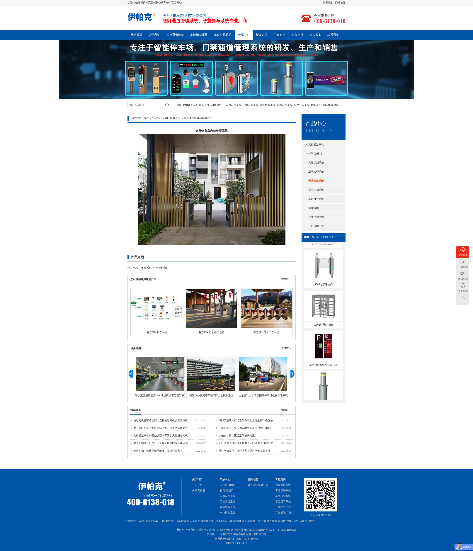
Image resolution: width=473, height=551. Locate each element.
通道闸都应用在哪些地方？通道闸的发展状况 (244, 450)
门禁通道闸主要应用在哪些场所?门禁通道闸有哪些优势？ (251, 428)
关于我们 (154, 34)
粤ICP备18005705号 (236, 543)
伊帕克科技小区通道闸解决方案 (237, 435)
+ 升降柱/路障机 (315, 217)
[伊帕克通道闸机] (141, 20)
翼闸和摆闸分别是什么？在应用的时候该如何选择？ (163, 443)
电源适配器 (221, 521)
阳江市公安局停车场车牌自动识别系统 (211, 395)
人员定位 (195, 521)
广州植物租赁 (167, 521)
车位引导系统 (223, 34)
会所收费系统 (160, 267)
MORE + (286, 279)
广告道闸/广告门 (284, 512)
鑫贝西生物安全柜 (288, 521)
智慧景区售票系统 (157, 332)
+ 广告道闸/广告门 (316, 226)
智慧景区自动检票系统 (211, 332)
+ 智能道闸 (312, 208)
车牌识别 (144, 521)
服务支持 (297, 34)
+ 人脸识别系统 (315, 162)
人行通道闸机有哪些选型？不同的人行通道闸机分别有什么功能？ (170, 435)
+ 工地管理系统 (315, 171)
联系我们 (328, 2)
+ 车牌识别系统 (315, 189)
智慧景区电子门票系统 (266, 332)
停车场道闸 (182, 521)
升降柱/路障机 (331, 105)
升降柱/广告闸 (283, 507)
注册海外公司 (269, 521)
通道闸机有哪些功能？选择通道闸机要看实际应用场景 (164, 420)
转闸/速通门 (217, 105)
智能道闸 (316, 105)
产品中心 (244, 34)
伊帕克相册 (198, 490)
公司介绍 (197, 485)
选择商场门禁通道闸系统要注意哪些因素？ (158, 450)
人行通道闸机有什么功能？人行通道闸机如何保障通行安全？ (253, 443)
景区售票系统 (267, 105)
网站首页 (136, 34)
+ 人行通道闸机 (315, 144)
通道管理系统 (283, 485)
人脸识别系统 (233, 105)
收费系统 (146, 267)
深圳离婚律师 (236, 521)
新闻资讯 (262, 34)
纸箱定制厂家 (253, 521)
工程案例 (279, 34)
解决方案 (315, 34)
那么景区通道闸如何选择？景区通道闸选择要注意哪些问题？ (168, 428)
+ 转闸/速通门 (314, 153)
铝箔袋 (154, 521)
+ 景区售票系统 (315, 180)
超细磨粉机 (207, 521)
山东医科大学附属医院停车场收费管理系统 (263, 395)
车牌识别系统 (199, 34)
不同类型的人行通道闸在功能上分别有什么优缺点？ (248, 420)
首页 (146, 118)
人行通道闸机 (175, 34)
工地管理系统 (250, 105)
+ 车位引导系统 (315, 199)
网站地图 (340, 2)
